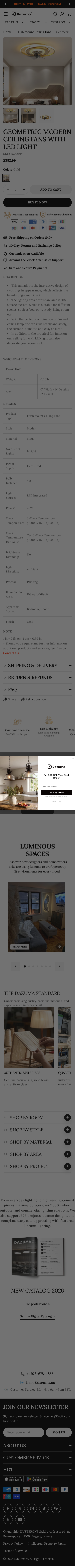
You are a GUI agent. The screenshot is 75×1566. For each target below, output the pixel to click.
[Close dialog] (73, 758)
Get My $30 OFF (56, 792)
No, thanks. (56, 801)
